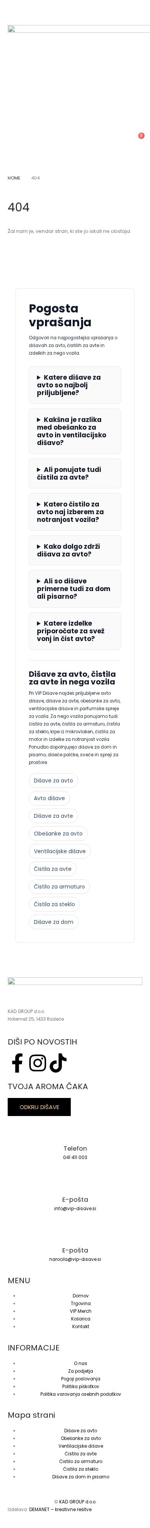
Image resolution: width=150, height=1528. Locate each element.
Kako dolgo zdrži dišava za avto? (68, 550)
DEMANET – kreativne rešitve (60, 1509)
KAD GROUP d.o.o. (77, 1502)
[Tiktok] (58, 1063)
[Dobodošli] (117, 147)
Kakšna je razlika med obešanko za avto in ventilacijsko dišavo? (71, 431)
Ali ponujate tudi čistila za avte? (69, 473)
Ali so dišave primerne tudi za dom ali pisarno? (73, 588)
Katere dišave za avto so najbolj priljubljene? (69, 385)
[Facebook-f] (17, 1063)
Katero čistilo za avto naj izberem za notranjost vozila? (70, 512)
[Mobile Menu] (13, 15)
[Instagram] (37, 1063)
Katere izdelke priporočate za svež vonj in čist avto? (70, 631)
